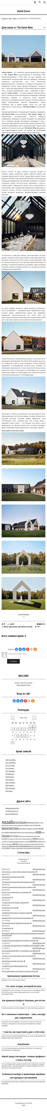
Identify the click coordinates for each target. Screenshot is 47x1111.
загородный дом (27, 839)
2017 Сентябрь (10, 763)
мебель (35, 838)
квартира (30, 822)
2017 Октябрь (10, 765)
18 (16, 736)
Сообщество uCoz (11, 811)
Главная (4, 18)
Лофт (18, 832)
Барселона (34, 844)
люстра (4, 846)
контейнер (36, 836)
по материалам (23, 614)
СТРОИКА (35, 828)
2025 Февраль (10, 788)
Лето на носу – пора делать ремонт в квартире (18, 872)
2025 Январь (9, 785)
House (6, 626)
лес (8, 839)
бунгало (22, 841)
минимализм (25, 846)
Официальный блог (12, 808)
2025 (10, 18)
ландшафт (26, 825)
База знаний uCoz (11, 814)
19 (20, 736)
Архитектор (31, 832)
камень (29, 829)
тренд (31, 825)
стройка (4, 841)
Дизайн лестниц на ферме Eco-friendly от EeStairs (19, 940)
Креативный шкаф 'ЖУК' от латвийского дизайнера (20, 951)
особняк (27, 841)
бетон (25, 829)
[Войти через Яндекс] (27, 649)
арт (39, 825)
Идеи (42, 832)
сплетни (15, 825)
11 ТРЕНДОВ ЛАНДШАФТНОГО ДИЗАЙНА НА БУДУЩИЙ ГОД (22, 946)
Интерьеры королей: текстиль (12, 961)
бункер (31, 836)
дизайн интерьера (10, 832)
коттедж (29, 626)
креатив (4, 839)
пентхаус (41, 844)
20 (23, 736)
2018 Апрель (9, 777)
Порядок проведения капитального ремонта (18, 887)
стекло (35, 825)
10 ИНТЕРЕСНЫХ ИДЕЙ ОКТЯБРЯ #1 (13, 966)
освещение (8, 844)
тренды (13, 848)
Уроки (10, 825)
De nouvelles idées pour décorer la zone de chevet (19, 971)
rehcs (16, 839)
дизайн (8, 821)
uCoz (23, 1105)
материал (30, 848)
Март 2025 (23, 718)
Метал (21, 829)
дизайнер (16, 841)
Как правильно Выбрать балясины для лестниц (23, 1002)
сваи (27, 836)
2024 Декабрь (10, 783)
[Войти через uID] (16, 649)
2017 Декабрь (10, 771)
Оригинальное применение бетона (23, 975)
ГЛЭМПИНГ (7, 848)
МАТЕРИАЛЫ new (39, 869)
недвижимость (40, 841)
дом (19, 626)
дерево (41, 828)
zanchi (12, 624)
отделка (41, 839)
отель (20, 839)
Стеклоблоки (6, 928)
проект (22, 832)
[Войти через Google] (31, 649)
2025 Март (9, 791)
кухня (25, 848)
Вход (28, 685)
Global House (23, 11)
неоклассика (27, 844)
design (15, 844)
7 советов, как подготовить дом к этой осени (18, 956)
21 (27, 736)
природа (12, 839)
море (42, 846)
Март (15, 18)
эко (3, 832)
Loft (3, 848)
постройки (10, 841)
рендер (21, 844)
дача (26, 832)
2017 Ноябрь (9, 768)
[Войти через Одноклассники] (35, 649)
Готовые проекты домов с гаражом (14, 903)
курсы (23, 836)
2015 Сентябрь (10, 760)
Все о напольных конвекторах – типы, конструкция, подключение (23, 1016)
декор (32, 846)
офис (3, 844)
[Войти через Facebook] (24, 649)
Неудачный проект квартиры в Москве (16, 923)
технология (37, 848)
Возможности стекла (9, 908)
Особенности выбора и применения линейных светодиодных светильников (23, 1076)
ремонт (36, 823)
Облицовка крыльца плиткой (12, 877)
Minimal (11, 846)
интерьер (20, 822)
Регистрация (21, 685)
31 (12, 743)
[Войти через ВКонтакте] (20, 649)
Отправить (13, 661)
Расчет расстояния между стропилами (15, 892)
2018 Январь (9, 774)
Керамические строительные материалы (16, 918)
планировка (19, 848)
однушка (17, 846)
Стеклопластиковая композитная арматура (17, 882)
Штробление (6, 897)
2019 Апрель (9, 780)
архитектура (13, 626)
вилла (23, 626)
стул (7, 846)
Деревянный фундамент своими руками (16, 913)
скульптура (37, 846)
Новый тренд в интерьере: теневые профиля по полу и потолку (23, 1058)
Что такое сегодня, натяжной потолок (23, 986)
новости (20, 825)
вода (20, 836)
